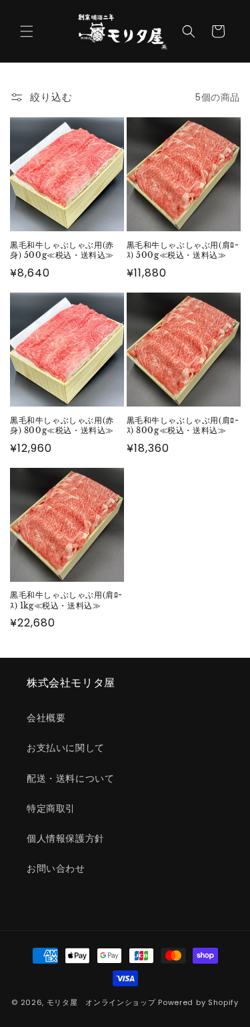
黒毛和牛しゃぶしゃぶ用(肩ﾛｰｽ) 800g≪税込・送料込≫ (183, 425)
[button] (26, 31)
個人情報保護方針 (66, 838)
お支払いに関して (66, 747)
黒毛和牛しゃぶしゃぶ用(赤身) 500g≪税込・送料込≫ (62, 250)
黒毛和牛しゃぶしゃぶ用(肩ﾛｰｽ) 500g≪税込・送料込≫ (183, 250)
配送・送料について (70, 778)
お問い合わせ (56, 868)
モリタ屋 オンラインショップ (101, 1002)
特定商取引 (51, 808)
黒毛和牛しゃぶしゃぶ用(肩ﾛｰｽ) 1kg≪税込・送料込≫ (66, 600)
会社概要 (46, 717)
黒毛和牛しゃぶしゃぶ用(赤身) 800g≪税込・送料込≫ (62, 425)
